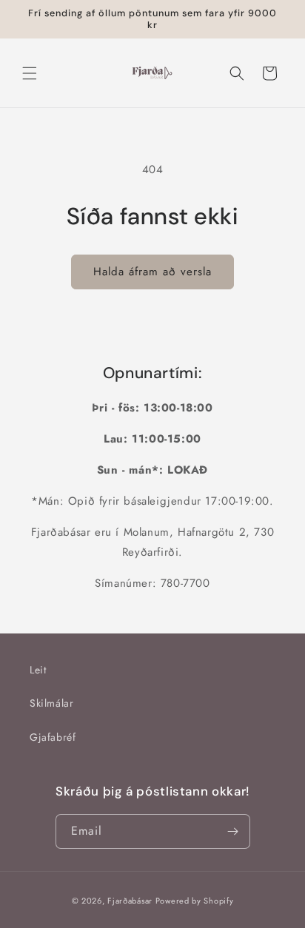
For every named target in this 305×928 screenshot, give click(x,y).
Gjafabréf (53, 737)
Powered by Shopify (194, 901)
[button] (29, 73)
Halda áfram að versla (152, 271)
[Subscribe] (233, 831)
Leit (38, 669)
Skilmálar (51, 703)
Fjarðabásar (129, 901)
